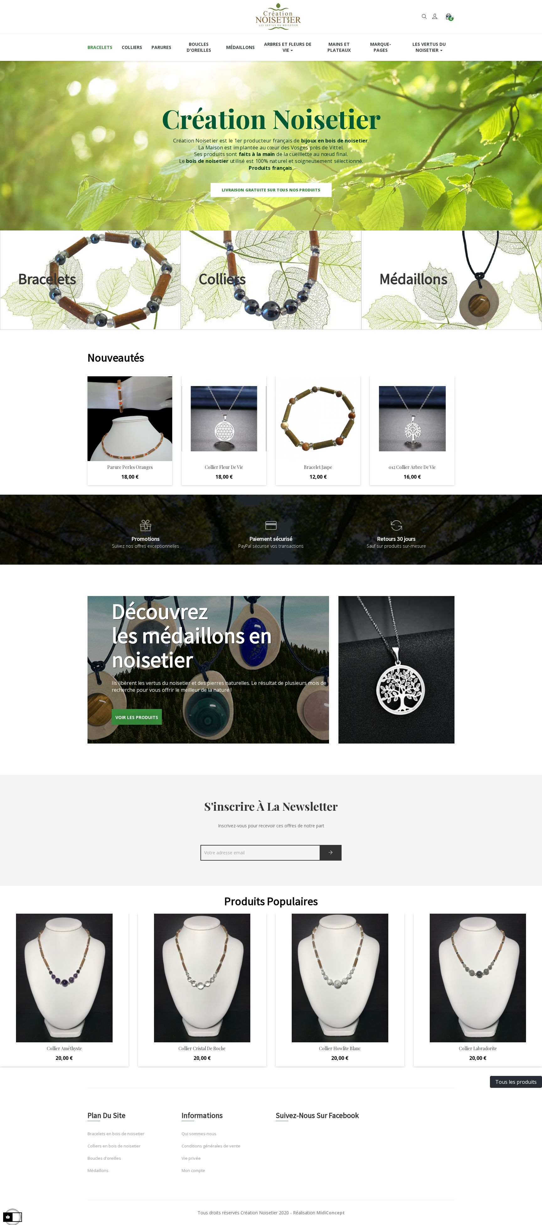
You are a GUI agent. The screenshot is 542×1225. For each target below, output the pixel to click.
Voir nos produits (90, 280)
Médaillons (98, 1170)
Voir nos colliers (271, 280)
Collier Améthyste (64, 1048)
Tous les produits (516, 1081)
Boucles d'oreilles (104, 1158)
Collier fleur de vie (130, 467)
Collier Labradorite (478, 1048)
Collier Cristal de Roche (202, 1048)
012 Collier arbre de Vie (318, 467)
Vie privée (191, 1158)
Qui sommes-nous (199, 1133)
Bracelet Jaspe (224, 467)
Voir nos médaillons (451, 280)
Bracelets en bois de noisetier (116, 1133)
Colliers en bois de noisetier (114, 1146)
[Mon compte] (434, 17)
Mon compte (193, 1170)
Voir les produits (136, 717)
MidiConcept (330, 1213)
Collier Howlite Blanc (340, 1048)
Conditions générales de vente (211, 1146)
